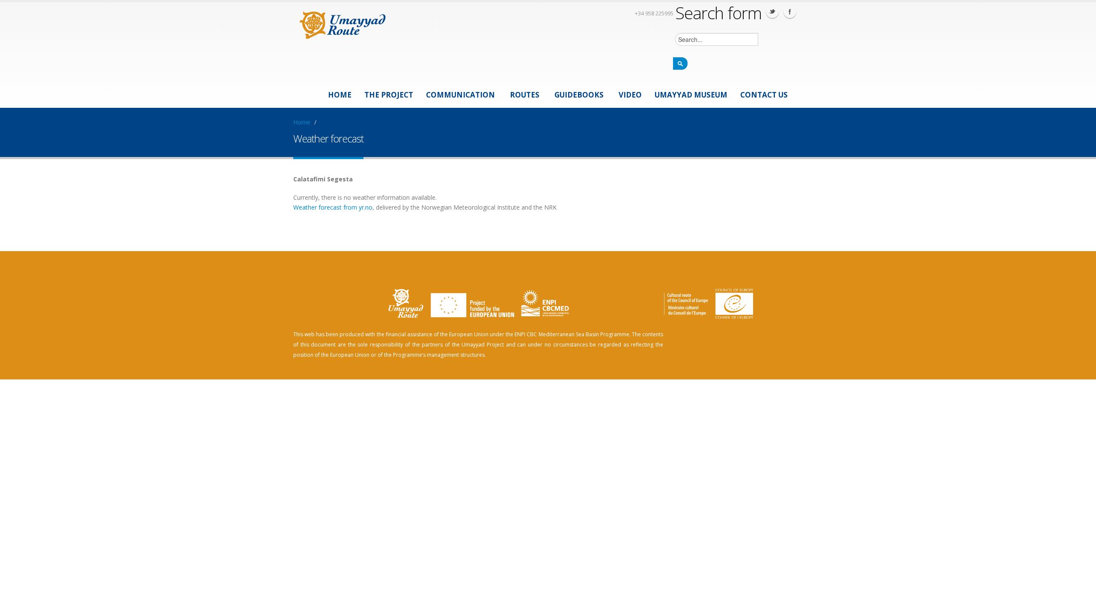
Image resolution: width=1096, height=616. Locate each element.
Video (630, 95)
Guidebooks (579, 95)
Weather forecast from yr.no (332, 207)
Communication (460, 95)
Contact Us (764, 95)
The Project (388, 95)
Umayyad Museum (691, 95)
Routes (524, 95)
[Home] (343, 24)
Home (339, 95)
